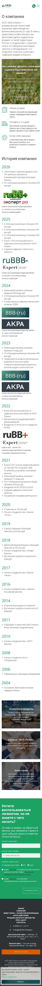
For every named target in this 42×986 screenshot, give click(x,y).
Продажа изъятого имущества (21, 918)
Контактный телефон (10, 851)
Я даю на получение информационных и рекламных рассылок (20, 880)
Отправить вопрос (31, 890)
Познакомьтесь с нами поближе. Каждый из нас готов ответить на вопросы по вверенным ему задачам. (21, 744)
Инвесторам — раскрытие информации (21, 913)
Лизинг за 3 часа (21, 952)
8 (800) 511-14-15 (20, 926)
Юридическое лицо (11, 865)
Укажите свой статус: (10, 862)
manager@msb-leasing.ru (22, 930)
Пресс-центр (21, 920)
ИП (24, 865)
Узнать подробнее (9, 977)
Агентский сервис (21, 915)
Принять (20, 982)
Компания (20, 911)
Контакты (21, 922)
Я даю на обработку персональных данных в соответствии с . (21, 872)
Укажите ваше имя (9, 841)
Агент (32, 865)
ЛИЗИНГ (21, 908)
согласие (12, 869)
